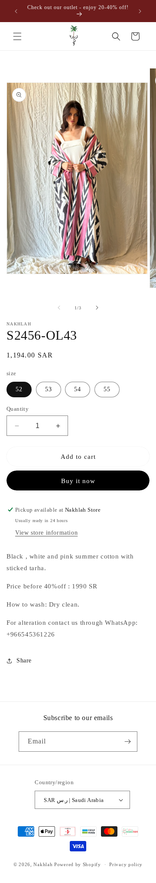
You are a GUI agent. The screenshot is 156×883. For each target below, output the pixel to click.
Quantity (17, 409)
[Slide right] (97, 307)
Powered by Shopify (77, 864)
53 (48, 389)
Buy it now (78, 480)
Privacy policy (126, 864)
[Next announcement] (140, 11)
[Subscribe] (127, 741)
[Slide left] (58, 307)
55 (107, 389)
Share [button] (24, 660)
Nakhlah (42, 864)
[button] (17, 36)
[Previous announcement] (16, 11)
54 (77, 389)
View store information (46, 532)
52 (19, 389)
